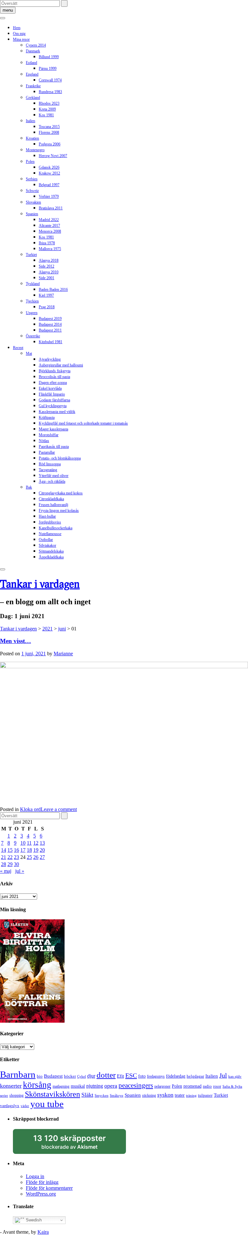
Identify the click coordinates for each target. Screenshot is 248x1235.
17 (23, 850)
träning (191, 1095)
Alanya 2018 (48, 260)
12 (35, 843)
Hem (16, 28)
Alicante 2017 (49, 225)
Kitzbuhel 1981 (50, 342)
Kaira (43, 1232)
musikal (78, 1086)
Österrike (33, 336)
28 (3, 864)
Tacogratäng (48, 470)
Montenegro (35, 150)
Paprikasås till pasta (54, 446)
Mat (29, 353)
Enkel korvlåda (50, 388)
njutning (94, 1086)
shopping (16, 1095)
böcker (70, 1076)
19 (35, 850)
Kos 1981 (46, 115)
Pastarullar (47, 452)
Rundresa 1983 (50, 92)
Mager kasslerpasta (53, 429)
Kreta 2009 (47, 109)
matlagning (61, 1086)
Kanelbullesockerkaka (55, 528)
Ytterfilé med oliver (53, 475)
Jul (223, 1075)
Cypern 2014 (36, 45)
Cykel (81, 1076)
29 (10, 864)
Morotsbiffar (48, 435)
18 (29, 850)
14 (3, 850)
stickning (149, 1095)
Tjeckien (32, 301)
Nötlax (44, 440)
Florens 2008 (49, 132)
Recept (18, 347)
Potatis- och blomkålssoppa (60, 458)
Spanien (32, 214)
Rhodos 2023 (49, 103)
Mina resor (21, 39)
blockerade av (75, 1144)
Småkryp (116, 1095)
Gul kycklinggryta (53, 406)
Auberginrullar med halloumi (61, 365)
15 (10, 850)
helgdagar (195, 1076)
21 (3, 857)
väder (25, 1106)
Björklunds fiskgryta (54, 371)
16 (16, 850)
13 (42, 843)
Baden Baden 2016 (53, 289)
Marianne (63, 653)
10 (23, 843)
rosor (217, 1086)
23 (16, 857)
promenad (192, 1086)
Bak (29, 487)
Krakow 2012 (49, 173)
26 (35, 857)
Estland (31, 62)
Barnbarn (18, 1074)
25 (29, 857)
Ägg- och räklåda (52, 481)
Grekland (33, 97)
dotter (106, 1075)
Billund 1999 (49, 57)
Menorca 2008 (50, 231)
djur (91, 1076)
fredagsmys (156, 1076)
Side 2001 (46, 278)
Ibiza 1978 (47, 243)
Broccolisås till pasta (54, 377)
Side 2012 (46, 266)
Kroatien (32, 138)
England (32, 74)
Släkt (87, 1095)
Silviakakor (47, 545)
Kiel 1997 (46, 295)
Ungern (31, 313)
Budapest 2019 (50, 318)
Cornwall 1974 (50, 80)
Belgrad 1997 (49, 185)
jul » (19, 871)
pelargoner (162, 1086)
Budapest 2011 (50, 330)
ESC (131, 1075)
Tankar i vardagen (40, 583)
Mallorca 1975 (50, 249)
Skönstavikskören (52, 1094)
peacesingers (136, 1085)
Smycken (101, 1095)
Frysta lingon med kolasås (59, 510)
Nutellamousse (50, 534)
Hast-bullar (47, 516)
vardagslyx (9, 1105)
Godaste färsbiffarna (54, 400)
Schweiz (32, 190)
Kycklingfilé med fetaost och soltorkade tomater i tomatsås (83, 423)
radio (207, 1086)
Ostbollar (46, 539)
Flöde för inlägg (42, 1182)
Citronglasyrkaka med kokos (61, 493)
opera (110, 1085)
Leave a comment (59, 809)
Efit (120, 1076)
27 (42, 857)
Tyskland (33, 283)
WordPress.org (41, 1194)
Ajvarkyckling (50, 359)
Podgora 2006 (49, 144)
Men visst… (15, 641)
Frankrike (33, 86)
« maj (5, 871)
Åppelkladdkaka (51, 557)
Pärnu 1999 (48, 68)
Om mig (19, 33)
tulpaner (205, 1095)
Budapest (53, 1076)
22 (10, 857)
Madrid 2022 (49, 219)
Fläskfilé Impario (52, 394)
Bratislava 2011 (51, 208)
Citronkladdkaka (51, 499)
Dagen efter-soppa (53, 382)
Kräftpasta (47, 417)
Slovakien (33, 202)
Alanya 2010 (48, 272)
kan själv (235, 1076)
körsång (37, 1085)
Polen (30, 161)
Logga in (35, 1176)
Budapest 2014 (50, 324)
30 (16, 864)
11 (29, 843)
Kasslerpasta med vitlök (57, 411)
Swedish (33, 1220)
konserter (11, 1085)
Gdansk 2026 (49, 167)
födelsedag (175, 1076)
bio (40, 1076)
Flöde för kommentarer (49, 1188)
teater (180, 1095)
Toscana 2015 (49, 126)
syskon (165, 1095)
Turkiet (31, 254)
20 (42, 850)
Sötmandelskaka (51, 551)
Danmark (33, 51)
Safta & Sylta (232, 1086)
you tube (47, 1104)
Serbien (31, 179)
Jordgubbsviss (50, 522)
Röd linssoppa (50, 464)
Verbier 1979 (49, 196)
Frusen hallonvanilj (53, 504)
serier (4, 1095)
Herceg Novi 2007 (53, 155)
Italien (30, 121)
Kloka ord (30, 809)
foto (142, 1076)
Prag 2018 (47, 307)
